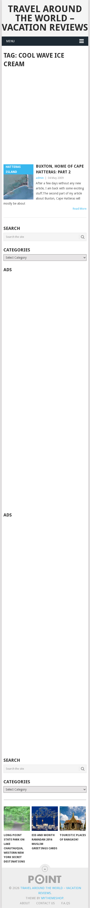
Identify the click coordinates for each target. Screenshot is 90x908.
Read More (80, 208)
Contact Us (45, 903)
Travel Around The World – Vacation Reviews (45, 18)
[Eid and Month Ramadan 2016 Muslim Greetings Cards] (45, 818)
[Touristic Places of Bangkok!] (73, 818)
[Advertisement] (45, 116)
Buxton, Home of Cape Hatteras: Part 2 (60, 169)
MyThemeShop (52, 898)
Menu (10, 41)
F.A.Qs (65, 903)
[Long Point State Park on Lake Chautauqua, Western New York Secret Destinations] (17, 818)
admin (40, 177)
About (25, 903)
